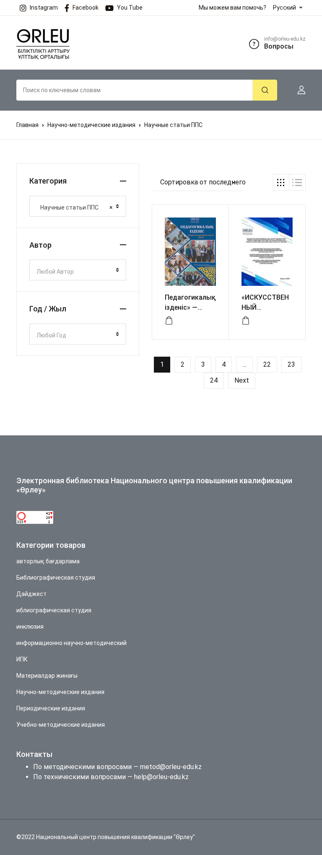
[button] (298, 90)
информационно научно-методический (71, 643)
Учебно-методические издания (60, 724)
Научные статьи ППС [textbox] (74, 207)
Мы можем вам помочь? (232, 7)
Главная (27, 125)
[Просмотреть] (169, 320)
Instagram (44, 7)
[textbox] (74, 271)
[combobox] (77, 206)
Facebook (86, 7)
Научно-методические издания (91, 125)
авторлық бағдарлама (48, 561)
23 (291, 364)
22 (267, 364)
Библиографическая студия (55, 577)
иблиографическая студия (53, 610)
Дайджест (31, 594)
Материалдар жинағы (47, 675)
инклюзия (30, 626)
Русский (284, 7)
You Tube (130, 7)
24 (214, 380)
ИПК (22, 659)
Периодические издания (50, 708)
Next (241, 380)
